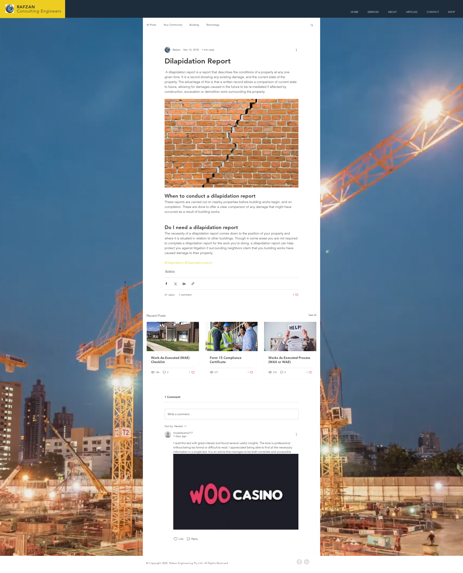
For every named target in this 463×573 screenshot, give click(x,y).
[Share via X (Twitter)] (175, 283)
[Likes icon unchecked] (175, 539)
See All (313, 315)
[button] (312, 25)
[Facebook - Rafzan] (299, 562)
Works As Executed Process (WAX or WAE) (289, 360)
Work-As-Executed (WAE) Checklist (170, 360)
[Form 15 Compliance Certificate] (231, 336)
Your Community (172, 24)
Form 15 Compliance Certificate (225, 360)
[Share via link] (193, 283)
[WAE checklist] (173, 336)
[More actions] (296, 50)
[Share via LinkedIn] (184, 283)
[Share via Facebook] (166, 283)
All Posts (151, 24)
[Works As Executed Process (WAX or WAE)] (290, 336)
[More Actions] (296, 434)
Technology (212, 24)
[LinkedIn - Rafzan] (306, 562)
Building (194, 24)
